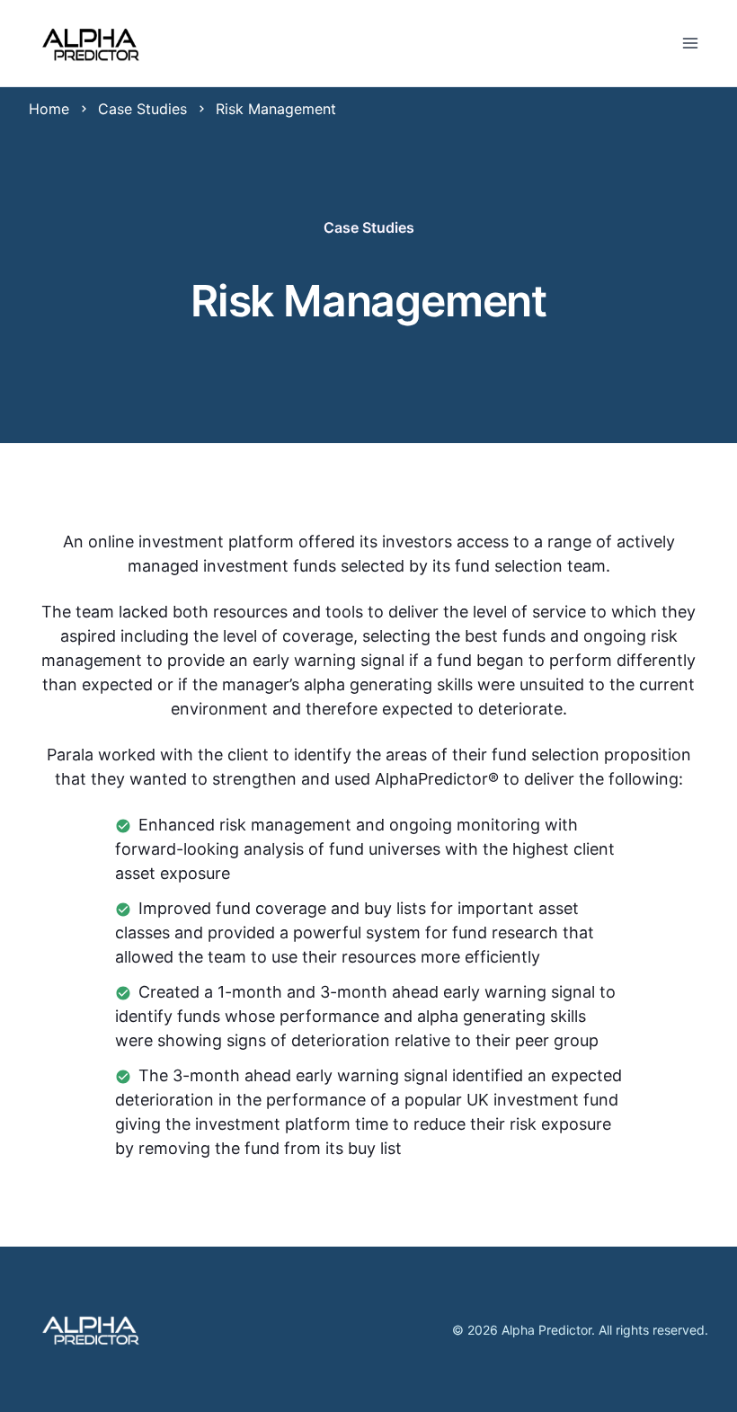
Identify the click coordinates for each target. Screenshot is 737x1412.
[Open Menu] (690, 43)
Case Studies (142, 109)
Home (49, 109)
